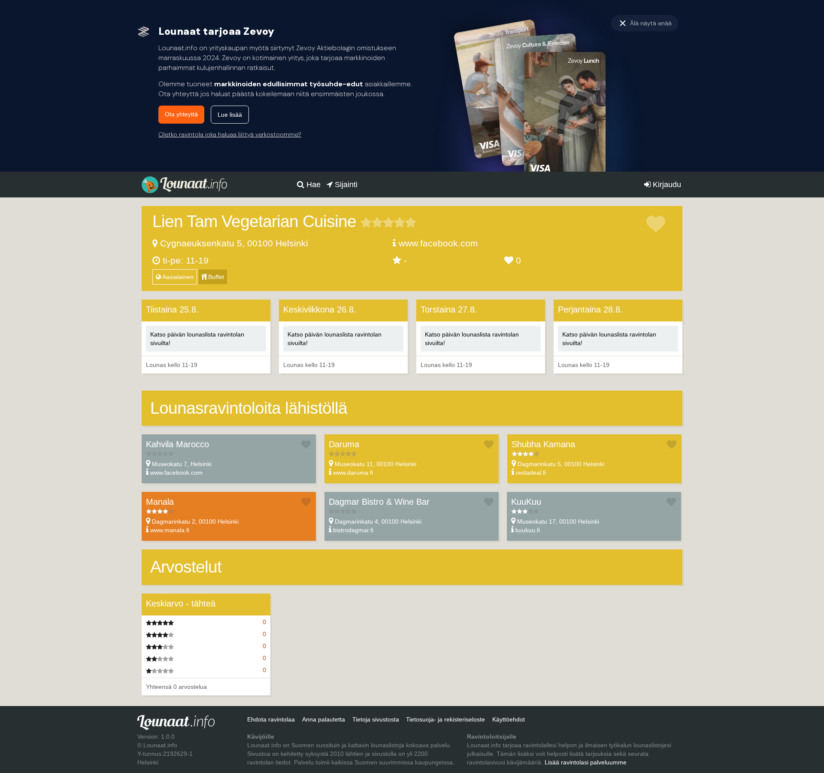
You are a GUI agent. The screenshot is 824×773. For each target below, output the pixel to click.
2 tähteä (371, 222)
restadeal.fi (531, 472)
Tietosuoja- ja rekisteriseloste (445, 719)
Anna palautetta (323, 719)
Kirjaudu (666, 184)
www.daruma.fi (353, 472)
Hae (312, 184)
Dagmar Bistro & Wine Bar (379, 501)
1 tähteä (366, 222)
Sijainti (345, 184)
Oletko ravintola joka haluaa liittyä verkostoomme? (229, 134)
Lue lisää (230, 114)
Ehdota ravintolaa (271, 719)
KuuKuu (526, 501)
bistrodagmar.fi (353, 530)
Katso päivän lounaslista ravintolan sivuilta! (197, 338)
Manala (160, 501)
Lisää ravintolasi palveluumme (586, 762)
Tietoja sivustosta (375, 719)
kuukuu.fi (527, 530)
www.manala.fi (169, 530)
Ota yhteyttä (181, 114)
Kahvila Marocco (177, 444)
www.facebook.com (438, 243)
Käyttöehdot (508, 719)
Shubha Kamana (543, 444)
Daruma (344, 444)
